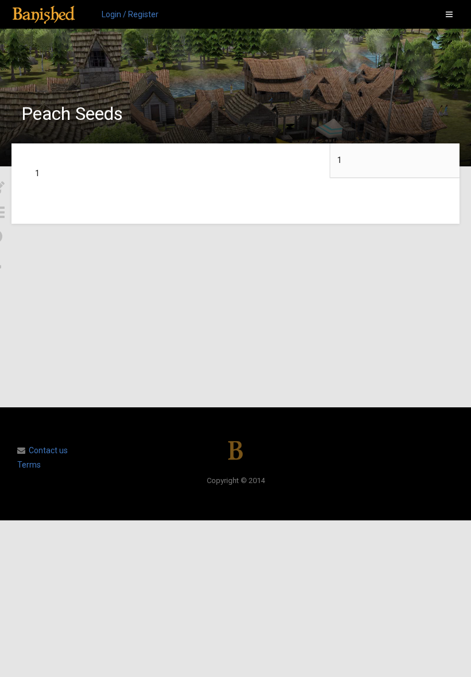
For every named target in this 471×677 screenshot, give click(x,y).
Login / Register (130, 14)
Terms (29, 464)
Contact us (48, 450)
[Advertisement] (235, 315)
